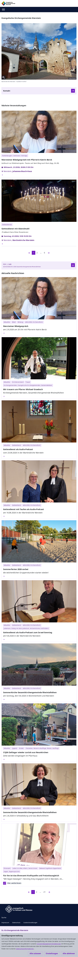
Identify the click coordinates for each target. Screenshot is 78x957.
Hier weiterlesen (14, 883)
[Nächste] (48, 253)
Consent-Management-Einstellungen (49, 944)
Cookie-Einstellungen (30, 922)
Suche (4, 917)
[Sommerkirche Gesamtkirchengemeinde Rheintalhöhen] (39, 699)
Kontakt (6, 91)
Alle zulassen (35, 953)
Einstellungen (52, 953)
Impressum (5, 922)
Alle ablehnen (69, 953)
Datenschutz (16, 922)
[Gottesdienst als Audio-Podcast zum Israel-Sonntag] (39, 639)
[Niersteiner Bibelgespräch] (39, 333)
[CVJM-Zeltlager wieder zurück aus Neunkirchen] (39, 759)
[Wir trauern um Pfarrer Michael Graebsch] (39, 396)
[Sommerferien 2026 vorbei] (39, 576)
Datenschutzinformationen (25, 949)
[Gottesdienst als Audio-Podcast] (39, 456)
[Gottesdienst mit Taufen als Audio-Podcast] (39, 516)
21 (44, 892)
